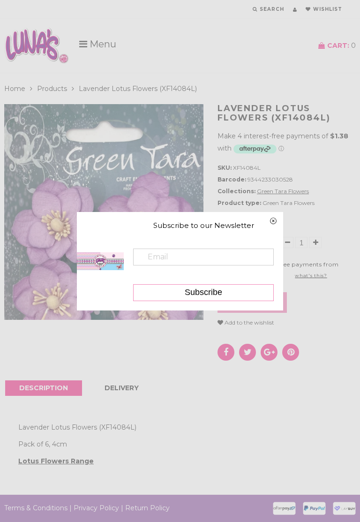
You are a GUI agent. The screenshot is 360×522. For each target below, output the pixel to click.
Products (52, 88)
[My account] (295, 10)
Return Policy (147, 508)
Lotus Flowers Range (56, 461)
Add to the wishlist (248, 322)
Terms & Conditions (36, 508)
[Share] (226, 352)
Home (14, 88)
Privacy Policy (96, 508)
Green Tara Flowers (283, 191)
